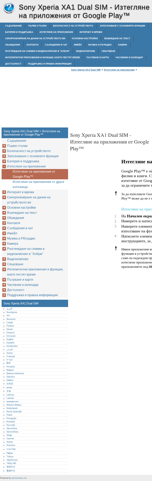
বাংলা (8, 315)
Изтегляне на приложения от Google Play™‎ (34, 174)
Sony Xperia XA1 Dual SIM (9, 8)
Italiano (10, 380)
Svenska (11, 445)
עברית (9, 359)
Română (11, 421)
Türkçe (10, 456)
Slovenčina (12, 428)
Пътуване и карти (97, 57)
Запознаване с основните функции (122, 26)
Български (12, 312)
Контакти (32, 45)
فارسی (10, 349)
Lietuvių (10, 395)
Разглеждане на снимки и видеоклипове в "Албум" (37, 51)
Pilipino (10, 453)
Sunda (10, 442)
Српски (10, 438)
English (10, 339)
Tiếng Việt (11, 463)
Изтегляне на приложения (56, 32)
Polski (9, 415)
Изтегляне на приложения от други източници (38, 184)
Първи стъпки (37, 26)
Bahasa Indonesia (15, 373)
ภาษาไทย (11, 449)
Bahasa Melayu (14, 405)
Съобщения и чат (56, 45)
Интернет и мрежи (91, 32)
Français (11, 356)
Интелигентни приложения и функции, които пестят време (42, 57)
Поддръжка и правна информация (49, 64)
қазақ (9, 387)
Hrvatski (11, 366)
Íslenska (11, 376)
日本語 (10, 383)
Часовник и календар (129, 57)
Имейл (78, 45)
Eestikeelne (12, 346)
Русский (11, 425)
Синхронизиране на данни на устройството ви (35, 38)
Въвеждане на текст (117, 38)
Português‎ (11, 418)
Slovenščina (12, 432)
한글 (9, 391)
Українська (12, 460)
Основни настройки (85, 38)
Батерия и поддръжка (19, 32)
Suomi (9, 353)
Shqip (9, 435)
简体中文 (11, 467)
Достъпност (13, 64)
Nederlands (12, 408)
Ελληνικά (11, 336)
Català (10, 322)
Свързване (108, 51)
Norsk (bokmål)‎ (14, 411)
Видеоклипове (85, 51)
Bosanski (11, 319)
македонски (12, 401)
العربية (9, 308)
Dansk (10, 329)
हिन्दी (8, 363)
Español (10, 342)
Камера (122, 45)
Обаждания (12, 45)
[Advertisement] (103, 100)
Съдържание (13, 26)
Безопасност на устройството (73, 26)
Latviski (10, 398)
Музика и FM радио (100, 45)
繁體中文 (11, 471)
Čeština (10, 326)
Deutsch (11, 332)
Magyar (10, 370)
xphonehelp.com (19, 478)
